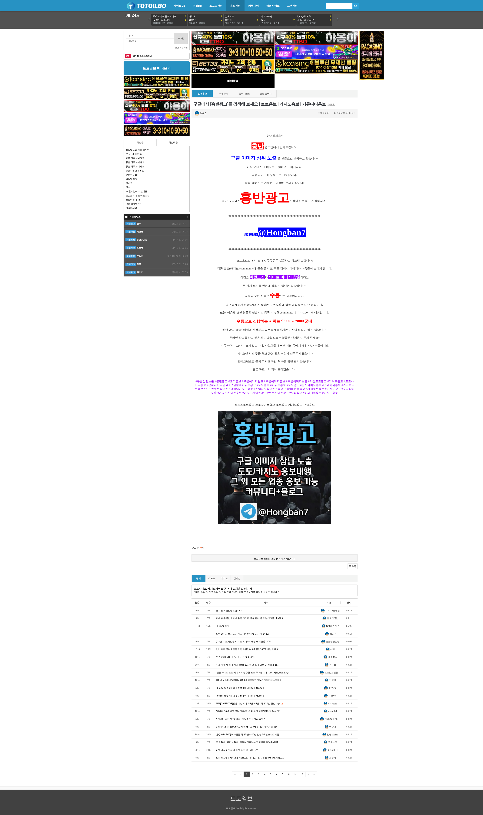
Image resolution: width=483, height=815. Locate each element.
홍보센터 (235, 5)
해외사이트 (273, 5)
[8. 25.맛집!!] (222, 626)
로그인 (181, 38)
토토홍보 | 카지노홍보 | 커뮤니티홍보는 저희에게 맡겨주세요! (247, 742)
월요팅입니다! (133, 199)
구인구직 (223, 93)
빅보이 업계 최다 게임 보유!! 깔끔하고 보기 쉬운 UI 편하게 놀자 (247, 664)
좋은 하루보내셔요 (135, 158)
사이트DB (179, 5)
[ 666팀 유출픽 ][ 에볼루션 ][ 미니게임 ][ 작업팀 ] (240, 688)
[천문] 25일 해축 (134, 154)
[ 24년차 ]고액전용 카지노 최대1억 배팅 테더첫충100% (243, 641)
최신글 (140, 142)
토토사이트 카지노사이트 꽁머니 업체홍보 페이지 (223, 588)
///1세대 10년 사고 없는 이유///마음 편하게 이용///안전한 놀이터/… (249, 711)
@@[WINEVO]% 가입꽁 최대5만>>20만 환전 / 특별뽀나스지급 (247, 734)
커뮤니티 (253, 5)
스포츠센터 (216, 5)
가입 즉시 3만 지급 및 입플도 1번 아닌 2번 (237, 750)
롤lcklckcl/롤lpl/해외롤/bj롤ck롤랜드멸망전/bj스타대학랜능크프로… (250, 680)
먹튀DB (197, 5)
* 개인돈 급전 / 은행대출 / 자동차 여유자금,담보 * (240, 719)
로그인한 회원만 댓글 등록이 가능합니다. (274, 558)
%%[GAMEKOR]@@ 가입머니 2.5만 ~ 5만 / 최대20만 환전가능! (249, 703)
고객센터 (292, 5)
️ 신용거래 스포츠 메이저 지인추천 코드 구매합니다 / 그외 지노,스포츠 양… (253, 672)
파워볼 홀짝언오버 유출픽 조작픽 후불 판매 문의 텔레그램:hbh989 (249, 618)
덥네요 (129, 183)
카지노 (224, 578)
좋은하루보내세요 (135, 170)
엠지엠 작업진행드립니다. (229, 610)
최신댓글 (173, 142)
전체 (198, 578)
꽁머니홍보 (244, 93)
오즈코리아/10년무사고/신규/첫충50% (235, 657)
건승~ (129, 187)
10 (301, 774)
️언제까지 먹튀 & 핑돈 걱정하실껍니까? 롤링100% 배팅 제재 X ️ (247, 649)
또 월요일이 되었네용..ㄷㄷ (139, 191)
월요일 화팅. (132, 179)
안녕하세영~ (132, 208)
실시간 (237, 578)
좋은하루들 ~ (132, 174)
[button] (353, 566)
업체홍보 (202, 93)
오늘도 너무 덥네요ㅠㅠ (137, 195)
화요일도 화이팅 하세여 (137, 150)
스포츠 (211, 578)
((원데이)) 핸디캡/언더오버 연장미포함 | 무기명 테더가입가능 (246, 726)
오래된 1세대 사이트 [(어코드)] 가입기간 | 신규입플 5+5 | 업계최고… (250, 757)
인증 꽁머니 (266, 93)
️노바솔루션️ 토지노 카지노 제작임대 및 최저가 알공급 (242, 633)
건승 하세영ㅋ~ (133, 204)
